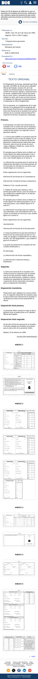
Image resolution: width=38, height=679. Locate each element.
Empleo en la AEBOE (19, 666)
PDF (8, 66)
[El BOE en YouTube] (29, 671)
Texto (4, 74)
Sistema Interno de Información (15, 665)
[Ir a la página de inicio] (6, 4)
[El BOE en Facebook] (19, 671)
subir (33, 656)
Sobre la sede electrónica (20, 662)
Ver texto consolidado (30, 22)
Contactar (8, 662)
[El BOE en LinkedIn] (24, 671)
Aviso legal (7, 663)
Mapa (31, 662)
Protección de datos (28, 663)
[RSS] (8, 671)
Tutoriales (29, 665)
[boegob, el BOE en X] (13, 671)
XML (20, 66)
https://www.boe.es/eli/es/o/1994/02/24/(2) (20, 59)
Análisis (12, 74)
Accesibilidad (16, 663)
